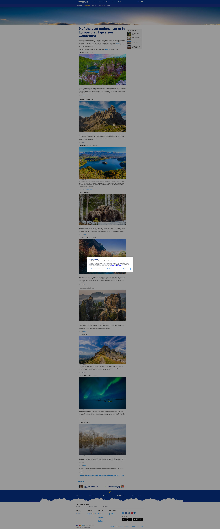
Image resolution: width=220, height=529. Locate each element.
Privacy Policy (118, 265)
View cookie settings (95, 268)
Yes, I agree (123, 268)
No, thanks (109, 268)
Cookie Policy (112, 265)
